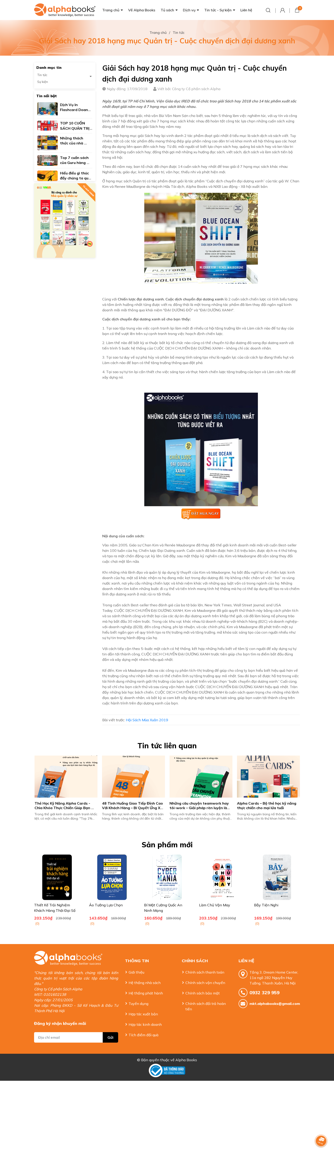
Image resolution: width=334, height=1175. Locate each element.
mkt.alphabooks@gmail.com (274, 1003)
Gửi (110, 1037)
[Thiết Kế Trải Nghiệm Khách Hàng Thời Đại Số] (57, 877)
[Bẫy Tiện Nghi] (277, 877)
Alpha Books (186, 1060)
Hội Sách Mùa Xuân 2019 (147, 720)
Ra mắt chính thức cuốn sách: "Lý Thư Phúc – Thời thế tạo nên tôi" (63, 805)
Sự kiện (42, 82)
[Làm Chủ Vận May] (222, 877)
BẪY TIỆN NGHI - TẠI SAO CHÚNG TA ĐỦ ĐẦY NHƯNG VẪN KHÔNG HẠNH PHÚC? (199, 808)
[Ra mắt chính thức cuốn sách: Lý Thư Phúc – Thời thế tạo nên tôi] (65, 777)
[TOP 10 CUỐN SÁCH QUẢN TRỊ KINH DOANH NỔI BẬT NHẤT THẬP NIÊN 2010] (47, 125)
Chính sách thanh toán (204, 972)
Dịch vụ (189, 10)
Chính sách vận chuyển (205, 982)
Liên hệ (246, 10)
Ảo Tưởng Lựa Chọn (106, 905)
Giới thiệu (136, 972)
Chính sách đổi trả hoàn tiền (205, 1006)
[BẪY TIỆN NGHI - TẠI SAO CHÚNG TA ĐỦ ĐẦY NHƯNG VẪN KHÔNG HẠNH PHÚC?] (200, 777)
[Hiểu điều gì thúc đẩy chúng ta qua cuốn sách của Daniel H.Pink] (47, 175)
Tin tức (42, 75)
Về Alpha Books (141, 10)
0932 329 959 (264, 992)
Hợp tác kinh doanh (145, 1024)
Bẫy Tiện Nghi (266, 905)
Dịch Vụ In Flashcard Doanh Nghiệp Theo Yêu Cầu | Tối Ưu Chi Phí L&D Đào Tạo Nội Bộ (266, 808)
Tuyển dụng (138, 1003)
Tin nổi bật (46, 96)
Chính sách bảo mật (202, 993)
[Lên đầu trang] (321, 1153)
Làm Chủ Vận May (214, 905)
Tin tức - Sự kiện (218, 10)
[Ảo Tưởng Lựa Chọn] (112, 877)
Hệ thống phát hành (146, 993)
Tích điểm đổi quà (143, 1035)
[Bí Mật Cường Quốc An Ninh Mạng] (167, 877)
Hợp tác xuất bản (143, 1014)
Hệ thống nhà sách (145, 982)
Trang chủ (110, 10)
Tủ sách (167, 10)
